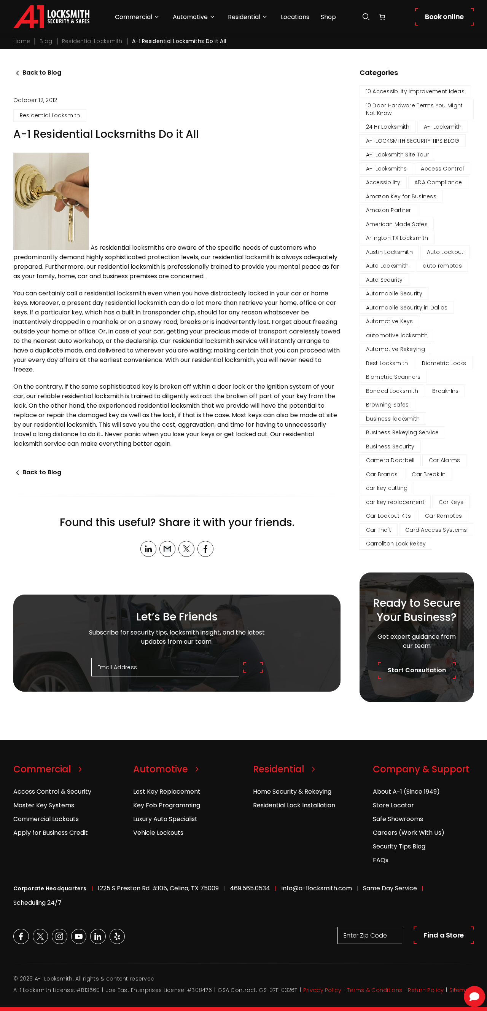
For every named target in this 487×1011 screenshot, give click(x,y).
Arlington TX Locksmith (397, 238)
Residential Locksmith (92, 41)
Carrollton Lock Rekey (396, 543)
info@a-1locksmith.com (317, 888)
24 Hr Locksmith (388, 127)
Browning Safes (387, 404)
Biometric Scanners (393, 377)
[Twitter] (186, 549)
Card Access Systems (436, 530)
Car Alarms (444, 460)
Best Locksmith (387, 363)
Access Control (442, 168)
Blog (46, 41)
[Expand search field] (366, 17)
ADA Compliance (438, 182)
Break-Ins (445, 391)
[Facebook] (205, 549)
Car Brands (382, 474)
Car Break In (429, 474)
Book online (444, 16)
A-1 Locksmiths (386, 168)
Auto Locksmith (387, 265)
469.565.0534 (250, 888)
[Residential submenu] (264, 16)
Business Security (390, 446)
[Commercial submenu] (156, 16)
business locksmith (393, 419)
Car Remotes (443, 516)
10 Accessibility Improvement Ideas (415, 91)
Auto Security (384, 280)
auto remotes (442, 265)
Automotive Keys (389, 321)
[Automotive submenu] (212, 16)
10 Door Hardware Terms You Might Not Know (414, 109)
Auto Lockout (445, 252)
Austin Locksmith (389, 252)
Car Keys (451, 502)
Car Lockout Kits (388, 516)
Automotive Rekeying (395, 349)
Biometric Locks (444, 363)
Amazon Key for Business (401, 196)
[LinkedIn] (148, 549)
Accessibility (383, 182)
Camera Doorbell (390, 460)
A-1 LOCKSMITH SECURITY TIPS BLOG (413, 141)
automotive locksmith (397, 335)
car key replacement (395, 502)
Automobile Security (394, 293)
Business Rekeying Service (402, 432)
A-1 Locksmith (443, 127)
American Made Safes (397, 224)
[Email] (167, 549)
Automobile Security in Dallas (407, 307)
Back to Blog (41, 72)
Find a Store (443, 935)
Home (21, 41)
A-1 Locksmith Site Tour (397, 154)
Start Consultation (417, 670)
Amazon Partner (388, 210)
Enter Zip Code (365, 935)
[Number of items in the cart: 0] (382, 16)
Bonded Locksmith (392, 391)
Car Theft (379, 530)
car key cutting (387, 488)
